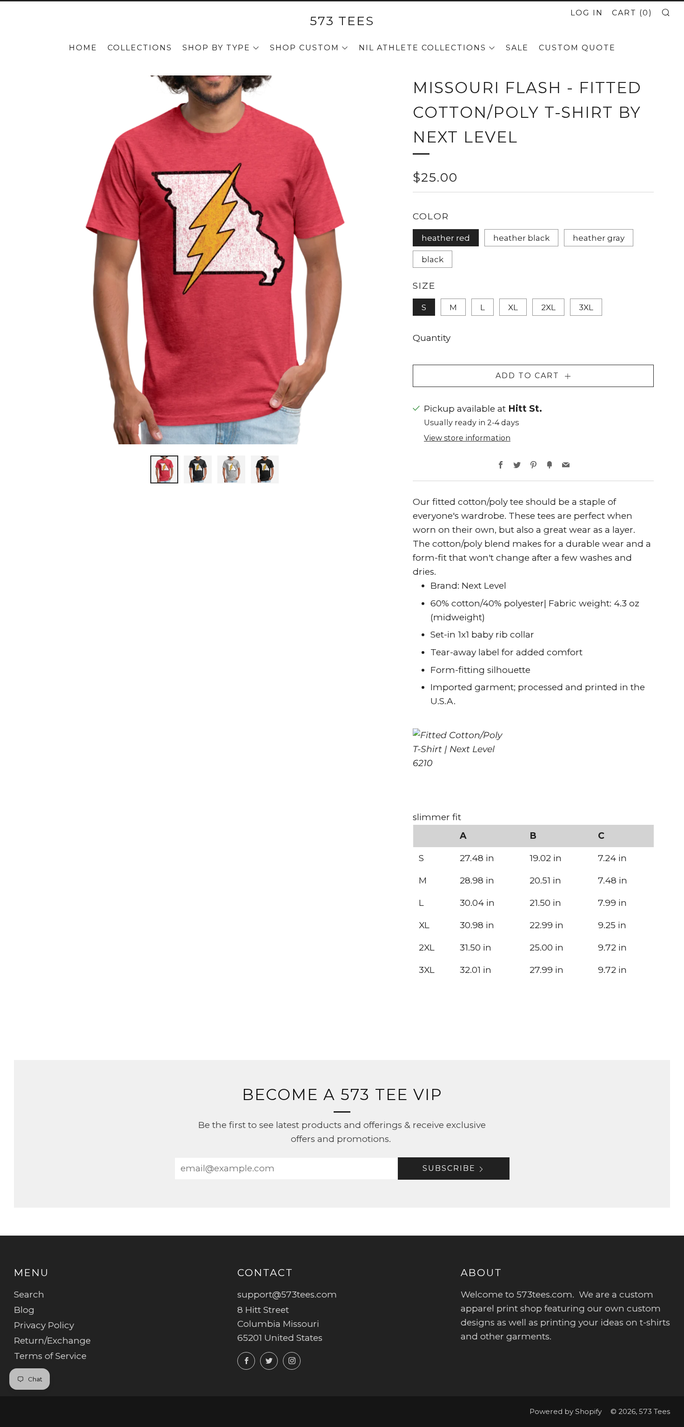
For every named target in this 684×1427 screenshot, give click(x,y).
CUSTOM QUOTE (577, 47)
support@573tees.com (287, 1294)
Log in (586, 12)
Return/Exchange (52, 1340)
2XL (548, 307)
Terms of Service (50, 1356)
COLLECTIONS (139, 47)
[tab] (164, 469)
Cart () (632, 12)
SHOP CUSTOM (304, 47)
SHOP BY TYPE (216, 47)
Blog (24, 1310)
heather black (521, 238)
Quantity (431, 338)
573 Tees (342, 20)
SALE (517, 47)
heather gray (598, 238)
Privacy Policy (44, 1325)
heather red (446, 238)
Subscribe (449, 1168)
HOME (83, 47)
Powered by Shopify (566, 1411)
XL (513, 307)
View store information (467, 437)
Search (29, 1294)
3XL (586, 307)
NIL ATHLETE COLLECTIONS (422, 47)
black (432, 259)
